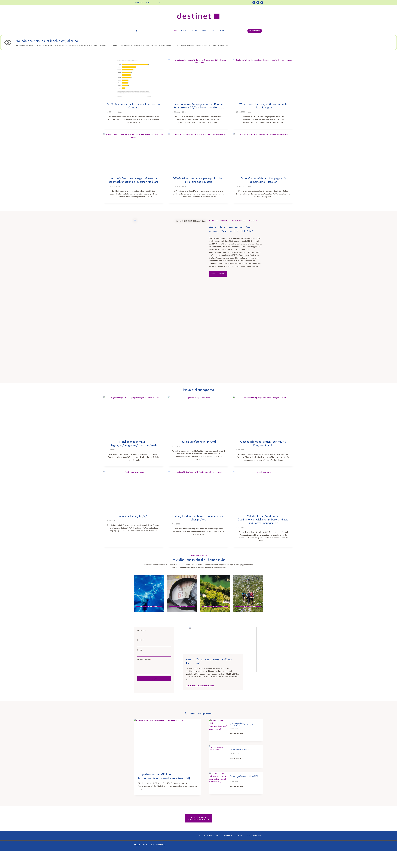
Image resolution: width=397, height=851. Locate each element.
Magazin (193, 31)
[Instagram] (257, 2)
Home (175, 31)
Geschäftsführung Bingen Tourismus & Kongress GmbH (263, 443)
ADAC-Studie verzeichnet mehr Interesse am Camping (134, 106)
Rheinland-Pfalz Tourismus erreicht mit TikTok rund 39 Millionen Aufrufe (244, 777)
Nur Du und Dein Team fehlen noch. (200, 686)
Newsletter (254, 31)
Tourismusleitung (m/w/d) (133, 516)
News (183, 31)
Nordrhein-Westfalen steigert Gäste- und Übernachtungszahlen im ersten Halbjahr (133, 180)
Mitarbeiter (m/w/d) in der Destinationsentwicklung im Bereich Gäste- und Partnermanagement (263, 519)
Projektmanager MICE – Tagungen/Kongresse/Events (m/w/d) (134, 443)
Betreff (140, 650)
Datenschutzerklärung (209, 835)
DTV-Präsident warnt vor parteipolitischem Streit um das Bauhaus (198, 180)
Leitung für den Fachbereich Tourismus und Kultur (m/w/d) (198, 518)
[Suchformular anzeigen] (136, 31)
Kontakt (150, 3)
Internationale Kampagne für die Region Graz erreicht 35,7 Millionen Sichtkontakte (198, 106)
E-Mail (140, 640)
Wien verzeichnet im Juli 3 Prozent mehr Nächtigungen (263, 106)
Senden (154, 678)
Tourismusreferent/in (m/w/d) (198, 441)
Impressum (228, 835)
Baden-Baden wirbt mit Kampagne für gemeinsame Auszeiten (263, 180)
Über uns (139, 3)
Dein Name (141, 630)
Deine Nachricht (144, 660)
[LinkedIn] (253, 2)
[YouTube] (261, 2)
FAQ (158, 3)
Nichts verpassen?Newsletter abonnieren (198, 818)
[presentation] (133, 79)
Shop (222, 31)
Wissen (204, 31)
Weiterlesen (236, 733)
